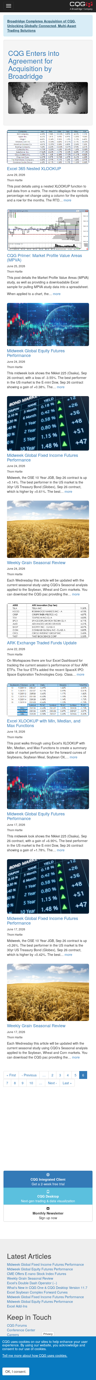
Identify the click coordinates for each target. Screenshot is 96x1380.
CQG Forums (17, 1325)
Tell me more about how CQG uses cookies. (34, 1355)
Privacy (48, 1334)
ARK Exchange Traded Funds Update (42, 642)
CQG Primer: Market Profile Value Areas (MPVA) (44, 257)
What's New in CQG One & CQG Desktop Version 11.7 (47, 1287)
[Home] (81, 6)
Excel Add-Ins (17, 1306)
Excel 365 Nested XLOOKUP (34, 168)
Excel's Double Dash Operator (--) (32, 1283)
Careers (13, 1334)
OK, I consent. (15, 1371)
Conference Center (21, 1330)
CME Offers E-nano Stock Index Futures (36, 1273)
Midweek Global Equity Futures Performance (36, 352)
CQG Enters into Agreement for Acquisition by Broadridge (33, 64)
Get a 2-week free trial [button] (48, 1181)
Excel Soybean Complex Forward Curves (37, 1292)
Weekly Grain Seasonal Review (36, 562)
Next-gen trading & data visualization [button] (48, 1198)
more (67, 200)
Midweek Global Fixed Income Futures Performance (42, 457)
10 (32, 1083)
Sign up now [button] (48, 1215)
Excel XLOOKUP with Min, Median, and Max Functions (43, 723)
